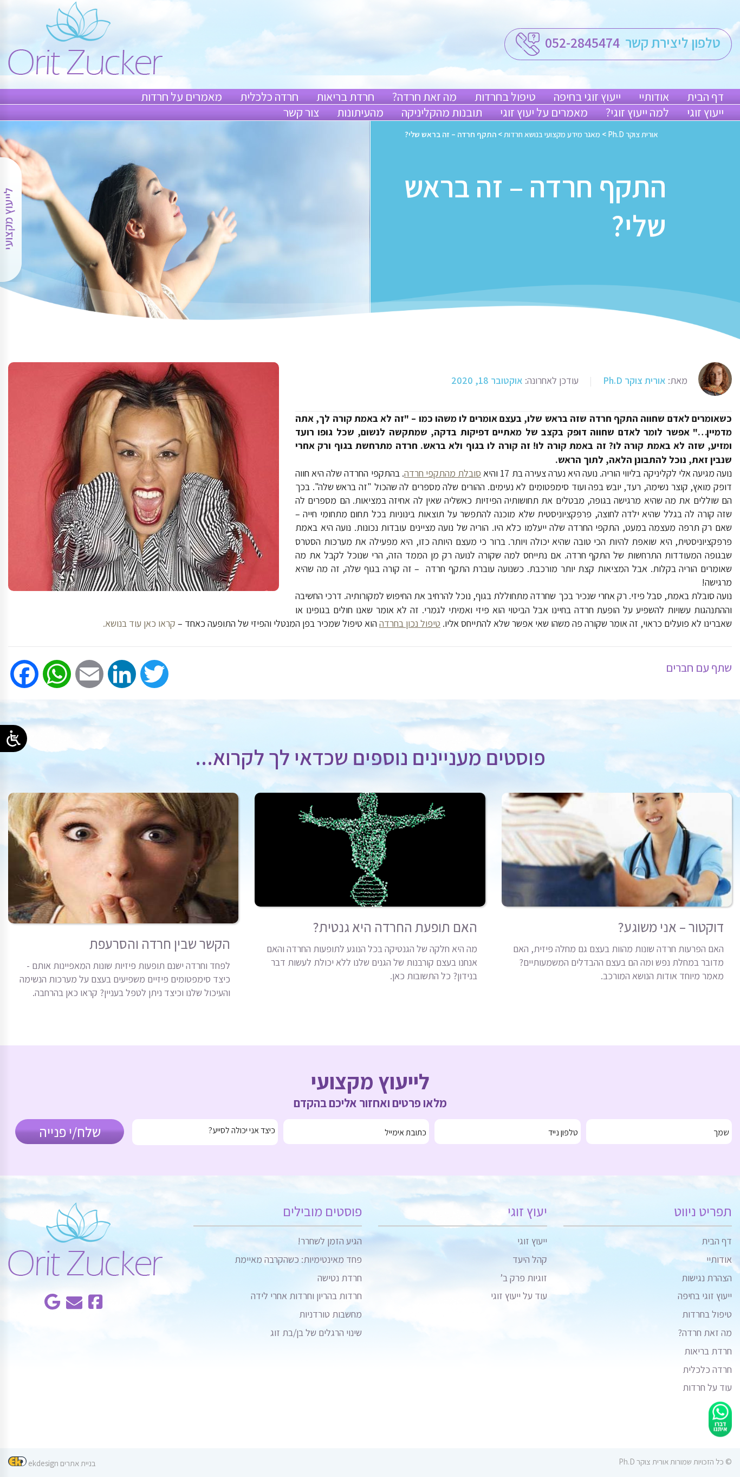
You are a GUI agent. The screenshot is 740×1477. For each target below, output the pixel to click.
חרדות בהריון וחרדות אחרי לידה (306, 1295)
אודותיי (654, 96)
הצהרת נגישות (706, 1277)
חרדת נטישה (339, 1277)
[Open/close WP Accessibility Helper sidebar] (13, 738)
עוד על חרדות (707, 1387)
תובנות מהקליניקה (441, 112)
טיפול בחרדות (505, 96)
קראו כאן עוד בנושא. (139, 623)
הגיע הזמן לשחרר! (329, 1241)
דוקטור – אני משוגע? (671, 926)
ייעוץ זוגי (705, 112)
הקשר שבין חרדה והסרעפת (159, 943)
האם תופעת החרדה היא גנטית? (395, 926)
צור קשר (301, 112)
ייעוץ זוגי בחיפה (587, 96)
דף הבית (705, 96)
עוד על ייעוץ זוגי (519, 1295)
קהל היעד (529, 1259)
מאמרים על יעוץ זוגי (544, 112)
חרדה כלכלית (269, 96)
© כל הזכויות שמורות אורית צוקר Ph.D (675, 1461)
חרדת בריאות (345, 96)
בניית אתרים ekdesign (61, 1463)
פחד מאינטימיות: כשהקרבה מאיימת (298, 1259)
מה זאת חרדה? (424, 96)
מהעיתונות (360, 112)
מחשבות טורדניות (330, 1314)
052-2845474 (581, 42)
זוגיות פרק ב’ (523, 1277)
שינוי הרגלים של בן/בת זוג (316, 1332)
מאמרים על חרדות (181, 96)
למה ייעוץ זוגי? (637, 112)
